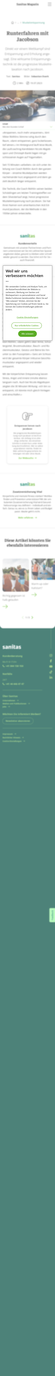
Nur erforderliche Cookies (26, 325)
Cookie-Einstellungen (27, 317)
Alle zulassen (27, 333)
